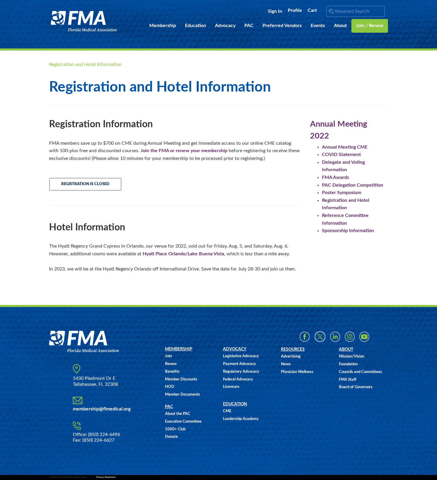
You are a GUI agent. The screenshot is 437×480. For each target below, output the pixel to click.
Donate (171, 437)
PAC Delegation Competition (352, 185)
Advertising (291, 356)
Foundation (348, 364)
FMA (84, 21)
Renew (171, 364)
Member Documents (182, 394)
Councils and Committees (360, 372)
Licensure (231, 387)
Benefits (172, 372)
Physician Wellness (297, 372)
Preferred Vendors (282, 25)
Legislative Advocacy (241, 356)
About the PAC (177, 414)
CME (227, 411)
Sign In (275, 11)
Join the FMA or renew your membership (184, 150)
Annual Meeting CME (344, 147)
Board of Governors (355, 387)
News (286, 364)
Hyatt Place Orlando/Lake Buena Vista (183, 253)
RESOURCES (293, 349)
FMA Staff (347, 380)
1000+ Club (175, 429)
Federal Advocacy (238, 379)
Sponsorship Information (348, 230)
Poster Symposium (341, 192)
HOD (169, 387)
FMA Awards (335, 177)
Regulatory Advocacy (241, 372)
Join (168, 356)
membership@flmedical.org (102, 409)
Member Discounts (181, 379)
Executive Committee (183, 422)
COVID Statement (341, 154)
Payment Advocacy (239, 364)
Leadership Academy (241, 419)
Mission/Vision (351, 356)
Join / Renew (369, 25)
